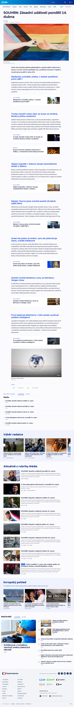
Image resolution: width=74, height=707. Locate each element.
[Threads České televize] (70, 673)
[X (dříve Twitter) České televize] (67, 673)
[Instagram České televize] (59, 673)
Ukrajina (14, 6)
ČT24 (4, 21)
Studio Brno (20, 684)
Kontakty (20, 698)
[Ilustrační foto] (36, 42)
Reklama (20, 682)
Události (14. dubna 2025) (16, 378)
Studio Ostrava (21, 686)
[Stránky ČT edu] (59, 684)
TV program (5, 679)
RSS (71, 703)
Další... (55, 6)
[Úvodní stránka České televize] (10, 673)
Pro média (20, 679)
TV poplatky (5, 684)
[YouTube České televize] (65, 673)
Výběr (28, 387)
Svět (31, 6)
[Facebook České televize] (62, 673)
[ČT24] (4, 2)
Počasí (49, 6)
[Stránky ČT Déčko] (42, 684)
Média (13, 387)
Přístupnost (28, 703)
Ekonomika (43, 6)
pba (7, 21)
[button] (36, 363)
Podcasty (4, 688)
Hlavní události (6, 6)
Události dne (20, 387)
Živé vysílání (5, 682)
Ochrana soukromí (20, 703)
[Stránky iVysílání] (60, 679)
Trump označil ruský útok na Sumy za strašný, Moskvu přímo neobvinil (34, 115)
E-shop (4, 693)
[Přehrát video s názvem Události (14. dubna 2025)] (36, 363)
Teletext (4, 686)
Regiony (36, 6)
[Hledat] (65, 2)
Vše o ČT (4, 698)
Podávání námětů (22, 693)
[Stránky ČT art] (49, 684)
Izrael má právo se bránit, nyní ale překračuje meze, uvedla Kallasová (34, 239)
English (13, 703)
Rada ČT (20, 688)
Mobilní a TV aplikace (7, 695)
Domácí (26, 6)
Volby (20, 6)
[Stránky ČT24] (42, 679)
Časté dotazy (21, 695)
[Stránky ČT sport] (51, 679)
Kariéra (19, 691)
